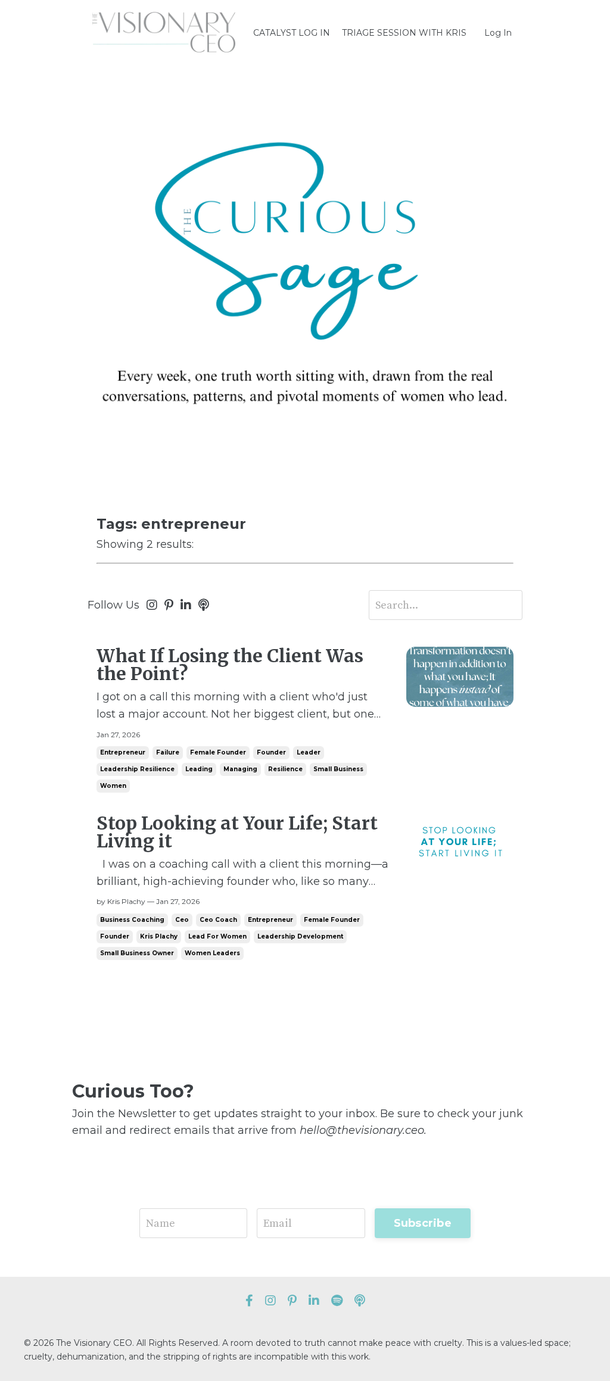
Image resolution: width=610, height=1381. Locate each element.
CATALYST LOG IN (291, 32)
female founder (218, 752)
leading (199, 769)
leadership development (300, 936)
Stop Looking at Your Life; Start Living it (237, 832)
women (113, 786)
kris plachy (159, 936)
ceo (182, 920)
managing (240, 769)
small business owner (137, 953)
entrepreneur (122, 752)
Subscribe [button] (423, 1223)
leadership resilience (137, 769)
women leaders (212, 953)
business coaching (132, 920)
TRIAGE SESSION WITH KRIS (404, 32)
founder (271, 752)
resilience (285, 769)
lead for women (217, 936)
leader (308, 752)
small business (338, 769)
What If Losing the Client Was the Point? (230, 664)
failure (167, 752)
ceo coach (218, 920)
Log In (498, 32)
